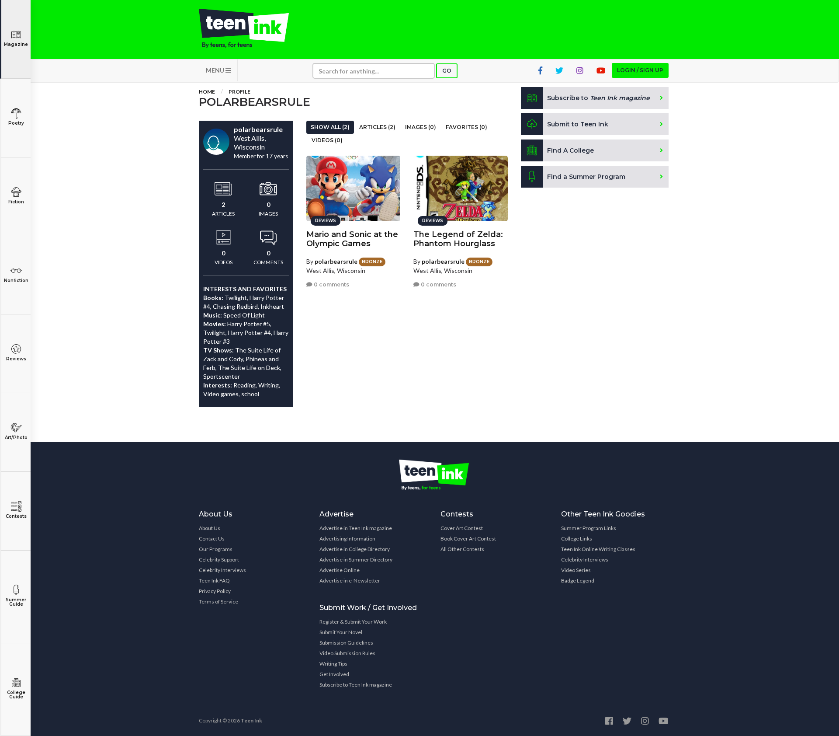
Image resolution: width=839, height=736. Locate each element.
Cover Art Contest (461, 528)
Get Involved (334, 674)
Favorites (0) (466, 127)
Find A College (570, 150)
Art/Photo (16, 437)
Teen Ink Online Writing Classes (598, 549)
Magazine (16, 44)
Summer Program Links (588, 528)
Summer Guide (16, 602)
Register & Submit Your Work (353, 621)
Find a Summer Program (586, 177)
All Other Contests (462, 549)
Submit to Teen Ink (577, 124)
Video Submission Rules (347, 653)
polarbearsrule (336, 261)
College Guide (16, 695)
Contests (16, 516)
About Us (209, 528)
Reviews (16, 359)
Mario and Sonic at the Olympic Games (352, 239)
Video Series (576, 570)
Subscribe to (598, 98)
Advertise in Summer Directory (355, 559)
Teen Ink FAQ (214, 580)
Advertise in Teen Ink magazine (355, 528)
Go (446, 70)
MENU (215, 70)
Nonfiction (16, 280)
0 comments (330, 284)
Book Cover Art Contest (468, 538)
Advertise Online (339, 570)
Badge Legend (577, 580)
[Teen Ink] (252, 28)
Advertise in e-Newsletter (349, 580)
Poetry (16, 123)
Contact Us (212, 538)
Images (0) (420, 127)
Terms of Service (218, 601)
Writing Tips (333, 663)
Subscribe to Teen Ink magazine (355, 684)
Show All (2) (330, 127)
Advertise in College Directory (354, 549)
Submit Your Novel (340, 632)
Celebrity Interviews (222, 570)
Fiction (16, 202)
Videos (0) (327, 140)
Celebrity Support (219, 559)
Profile (239, 91)
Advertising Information (347, 538)
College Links (576, 538)
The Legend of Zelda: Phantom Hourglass (458, 239)
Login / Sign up (640, 70)
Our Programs (215, 549)
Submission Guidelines (346, 642)
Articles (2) (377, 127)
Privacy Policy (215, 591)
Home (207, 91)
